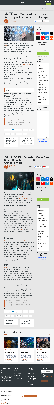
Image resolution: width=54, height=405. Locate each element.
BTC (6, 45)
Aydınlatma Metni (49, 376)
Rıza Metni (50, 378)
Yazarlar (34, 7)
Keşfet (29, 7)
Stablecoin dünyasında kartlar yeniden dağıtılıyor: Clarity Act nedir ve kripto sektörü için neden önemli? (43, 89)
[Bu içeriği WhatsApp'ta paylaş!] (25, 130)
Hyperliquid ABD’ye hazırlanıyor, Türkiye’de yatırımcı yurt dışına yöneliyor (42, 69)
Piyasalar (14, 7)
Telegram (47, 38)
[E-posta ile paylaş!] (31, 130)
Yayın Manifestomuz (18, 373)
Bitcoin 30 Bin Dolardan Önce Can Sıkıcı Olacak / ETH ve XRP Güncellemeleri (11, 142)
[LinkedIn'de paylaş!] (13, 130)
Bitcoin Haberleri (8, 12)
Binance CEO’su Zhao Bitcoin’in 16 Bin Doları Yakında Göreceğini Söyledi (27, 141)
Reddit (51, 38)
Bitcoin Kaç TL (31, 381)
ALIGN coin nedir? (42, 75)
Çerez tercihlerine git (18, 396)
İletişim (15, 379)
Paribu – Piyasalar (31, 371)
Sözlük (39, 7)
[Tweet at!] (7, 130)
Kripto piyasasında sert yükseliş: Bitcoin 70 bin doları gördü (42, 99)
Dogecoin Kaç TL (31, 382)
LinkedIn (42, 34)
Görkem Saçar (8, 359)
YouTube (42, 38)
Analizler (19, 7)
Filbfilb (22, 196)
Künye (15, 372)
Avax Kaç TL (30, 384)
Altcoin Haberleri (31, 379)
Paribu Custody (31, 373)
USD (45, 50)
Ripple (6, 267)
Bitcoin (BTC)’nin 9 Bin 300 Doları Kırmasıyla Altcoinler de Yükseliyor (26, 323)
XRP (25, 134)
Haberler (8, 7)
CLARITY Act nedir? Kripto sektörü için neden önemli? (43, 80)
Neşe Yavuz (12, 20)
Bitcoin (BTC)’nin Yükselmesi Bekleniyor (10, 322)
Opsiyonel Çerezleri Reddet (45, 396)
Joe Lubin (27, 240)
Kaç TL (24, 7)
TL (42, 50)
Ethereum (18, 134)
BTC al (43, 53)
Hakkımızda (16, 370)
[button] (47, 334)
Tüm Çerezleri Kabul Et (30, 396)
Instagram (38, 34)
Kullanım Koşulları (18, 375)
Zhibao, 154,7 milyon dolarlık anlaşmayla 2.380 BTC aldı (18, 89)
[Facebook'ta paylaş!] (19, 130)
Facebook (47, 34)
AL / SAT (48, 3)
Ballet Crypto (26, 64)
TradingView (23, 198)
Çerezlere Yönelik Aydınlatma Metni (5, 402)
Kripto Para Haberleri (32, 375)
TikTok (51, 34)
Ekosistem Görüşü (45, 7)
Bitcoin (7, 134)
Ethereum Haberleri (9, 155)
